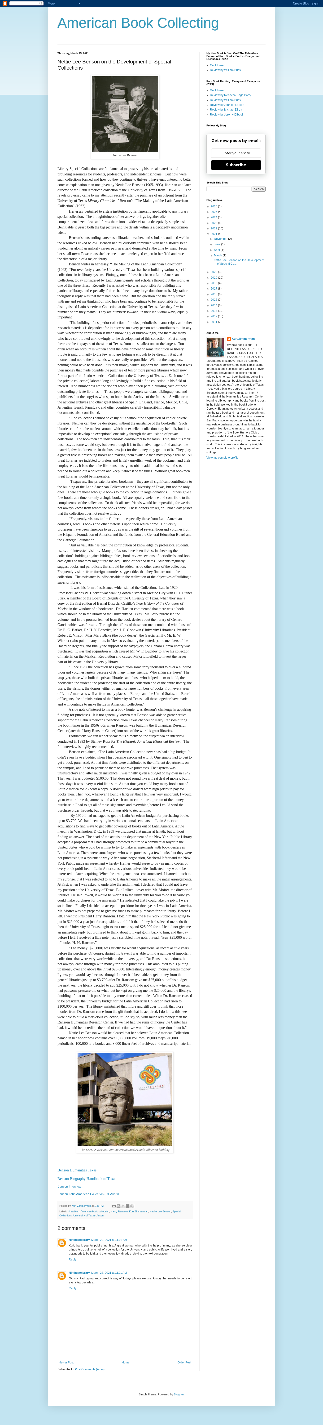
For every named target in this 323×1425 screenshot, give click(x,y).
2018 (214, 283)
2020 (214, 272)
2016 (214, 294)
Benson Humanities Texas (76, 1170)
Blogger (179, 1394)
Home (126, 1362)
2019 (214, 277)
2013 (214, 311)
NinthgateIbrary (79, 1240)
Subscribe (236, 165)
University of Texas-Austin (88, 1215)
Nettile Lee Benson (160, 1211)
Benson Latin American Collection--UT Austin (88, 1194)
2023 (214, 223)
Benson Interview (69, 1186)
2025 (214, 212)
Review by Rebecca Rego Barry (230, 95)
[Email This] (114, 1206)
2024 (214, 217)
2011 (214, 322)
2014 (214, 305)
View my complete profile (222, 457)
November (221, 239)
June (217, 244)
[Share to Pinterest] (132, 1206)
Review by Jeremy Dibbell (227, 114)
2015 (214, 299)
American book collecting (95, 1211)
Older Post (184, 1362)
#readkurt (73, 1211)
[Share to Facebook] (127, 1206)
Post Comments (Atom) (90, 1369)
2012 (214, 316)
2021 (214, 234)
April (217, 250)
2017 (214, 288)
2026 (214, 206)
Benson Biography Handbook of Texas (86, 1179)
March (218, 255)
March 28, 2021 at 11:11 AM (109, 1272)
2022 (214, 228)
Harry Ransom (119, 1211)
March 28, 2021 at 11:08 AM (109, 1240)
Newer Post (66, 1362)
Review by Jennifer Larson (227, 105)
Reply (72, 1259)
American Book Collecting (138, 23)
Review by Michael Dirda (226, 109)
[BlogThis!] (118, 1206)
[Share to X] (123, 1206)
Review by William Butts (225, 70)
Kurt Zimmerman (138, 1211)
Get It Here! (217, 65)
